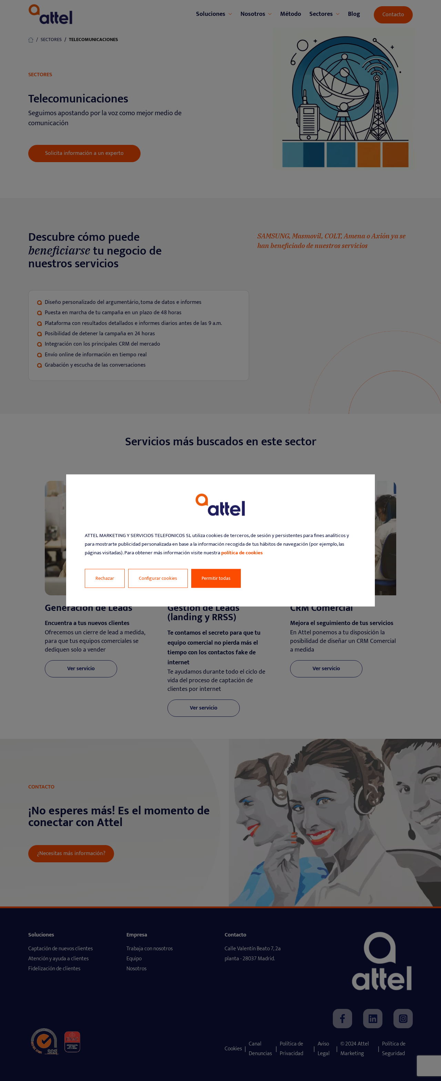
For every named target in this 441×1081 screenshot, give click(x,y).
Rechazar (104, 579)
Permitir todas (216, 579)
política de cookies (242, 552)
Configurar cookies (158, 579)
